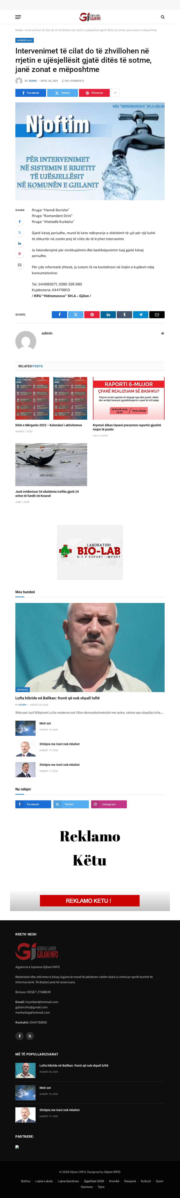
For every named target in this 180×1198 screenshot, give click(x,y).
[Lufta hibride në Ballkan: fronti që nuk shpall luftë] (90, 647)
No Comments (74, 80)
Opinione (22, 689)
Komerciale (24, 40)
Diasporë (130, 1181)
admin (33, 80)
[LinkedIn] (19, 243)
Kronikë (114, 1181)
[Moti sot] (25, 728)
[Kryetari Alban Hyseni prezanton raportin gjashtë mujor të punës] (129, 398)
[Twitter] (19, 232)
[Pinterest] (19, 254)
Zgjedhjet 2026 (94, 1181)
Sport (159, 1181)
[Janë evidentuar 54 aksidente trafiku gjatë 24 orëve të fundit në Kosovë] (51, 464)
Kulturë (146, 1181)
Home (19, 30)
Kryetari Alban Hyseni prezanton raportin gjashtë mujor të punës (127, 427)
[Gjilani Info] (90, 17)
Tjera (101, 1187)
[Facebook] (19, 221)
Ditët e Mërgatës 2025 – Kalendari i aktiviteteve (48, 425)
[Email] (19, 265)
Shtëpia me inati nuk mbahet (60, 744)
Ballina (25, 1181)
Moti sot (45, 723)
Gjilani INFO (112, 1172)
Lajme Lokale (44, 1181)
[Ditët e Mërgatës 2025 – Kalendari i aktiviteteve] (51, 398)
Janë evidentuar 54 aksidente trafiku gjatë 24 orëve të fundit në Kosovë (47, 494)
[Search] (162, 17)
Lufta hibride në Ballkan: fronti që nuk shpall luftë (57, 698)
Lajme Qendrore (68, 1181)
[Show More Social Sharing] (115, 93)
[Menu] (18, 17)
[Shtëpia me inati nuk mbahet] (25, 749)
